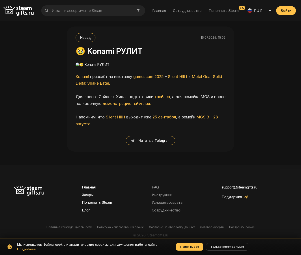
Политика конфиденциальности (69, 227)
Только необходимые (227, 246)
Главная (159, 10)
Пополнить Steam (224, 10)
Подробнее (26, 249)
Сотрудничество (187, 10)
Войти (286, 10)
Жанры (87, 195)
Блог (86, 210)
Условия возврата (167, 202)
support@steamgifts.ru (239, 187)
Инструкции (162, 195)
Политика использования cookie (120, 227)
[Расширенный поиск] (138, 10)
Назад (85, 37)
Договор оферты (212, 227)
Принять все (189, 246)
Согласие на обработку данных (172, 227)
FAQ (155, 187)
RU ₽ (258, 10)
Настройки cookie (242, 227)
